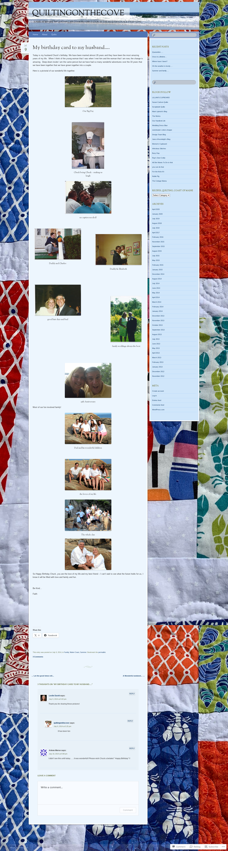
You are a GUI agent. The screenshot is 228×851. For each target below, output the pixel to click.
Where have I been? (159, 61)
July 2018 (155, 228)
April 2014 (156, 297)
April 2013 (156, 353)
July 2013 (155, 339)
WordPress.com (158, 410)
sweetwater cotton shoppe (162, 130)
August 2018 (157, 223)
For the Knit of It (158, 172)
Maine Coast (74, 652)
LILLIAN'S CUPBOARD (161, 97)
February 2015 (157, 265)
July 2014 (155, 283)
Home (35, 34)
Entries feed (156, 400)
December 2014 (158, 274)
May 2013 (156, 348)
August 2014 (157, 279)
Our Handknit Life (158, 121)
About (44, 34)
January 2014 (157, 311)
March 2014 (156, 302)
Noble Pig (155, 176)
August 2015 (157, 251)
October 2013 (157, 325)
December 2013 (158, 316)
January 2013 (157, 367)
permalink (102, 652)
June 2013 (156, 344)
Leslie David (54, 696)
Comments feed (158, 405)
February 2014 (157, 307)
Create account (158, 391)
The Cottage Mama (159, 181)
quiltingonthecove (78, 13)
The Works (156, 116)
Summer (83, 652)
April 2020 (156, 209)
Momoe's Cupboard (159, 144)
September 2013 (158, 330)
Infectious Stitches (159, 148)
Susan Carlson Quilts (160, 102)
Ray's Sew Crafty (158, 158)
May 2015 (156, 260)
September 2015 (158, 246)
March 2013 (156, 357)
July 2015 (155, 256)
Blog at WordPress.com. (19, 848)
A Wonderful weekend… (134, 676)
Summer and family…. (160, 71)
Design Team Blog (159, 135)
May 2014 (156, 293)
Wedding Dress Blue (160, 125)
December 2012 (158, 371)
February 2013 (157, 362)
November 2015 (158, 242)
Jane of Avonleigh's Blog (161, 139)
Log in (154, 396)
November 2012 (158, 376)
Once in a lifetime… (159, 57)
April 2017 (156, 232)
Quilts (54, 34)
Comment (128, 810)
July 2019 (155, 219)
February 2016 (157, 237)
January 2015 (157, 270)
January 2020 (157, 214)
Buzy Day (156, 153)
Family (66, 652)
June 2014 (156, 288)
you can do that (158, 167)
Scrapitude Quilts (158, 107)
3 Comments (38, 657)
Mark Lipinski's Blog (159, 111)
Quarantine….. (157, 52)
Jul (26, 46)
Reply (132, 694)
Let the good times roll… (42, 676)
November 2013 (158, 320)
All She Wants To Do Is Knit (162, 162)
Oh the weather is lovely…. (162, 66)
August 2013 (157, 334)
